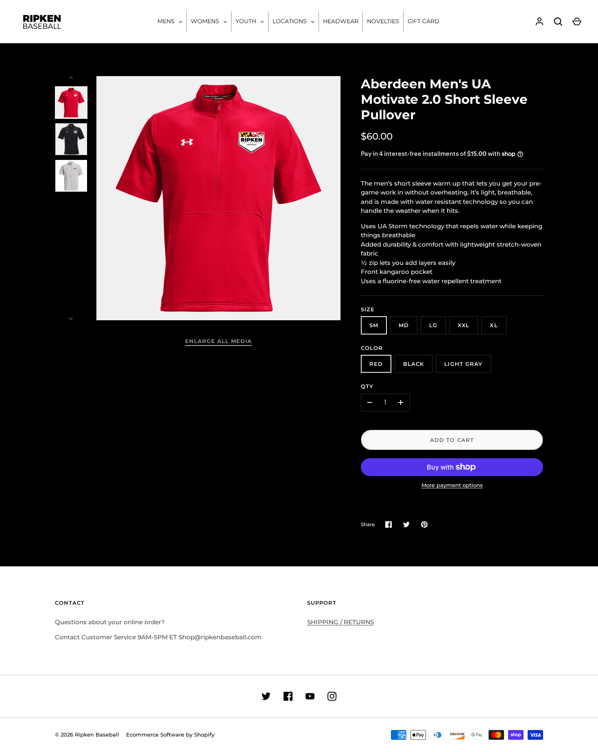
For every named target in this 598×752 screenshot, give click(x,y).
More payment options (452, 485)
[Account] (539, 22)
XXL (463, 325)
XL (494, 325)
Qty (367, 386)
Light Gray (463, 364)
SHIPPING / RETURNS (340, 622)
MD (404, 325)
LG (433, 325)
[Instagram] (332, 696)
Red (376, 364)
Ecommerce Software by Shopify (170, 734)
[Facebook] (288, 696)
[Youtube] (310, 696)
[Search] (558, 22)
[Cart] (577, 22)
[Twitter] (266, 696)
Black (413, 364)
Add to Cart (452, 440)
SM (373, 325)
